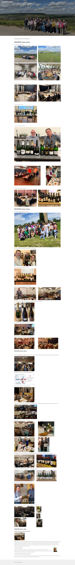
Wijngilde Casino (7, 2)
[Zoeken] (31, 6)
